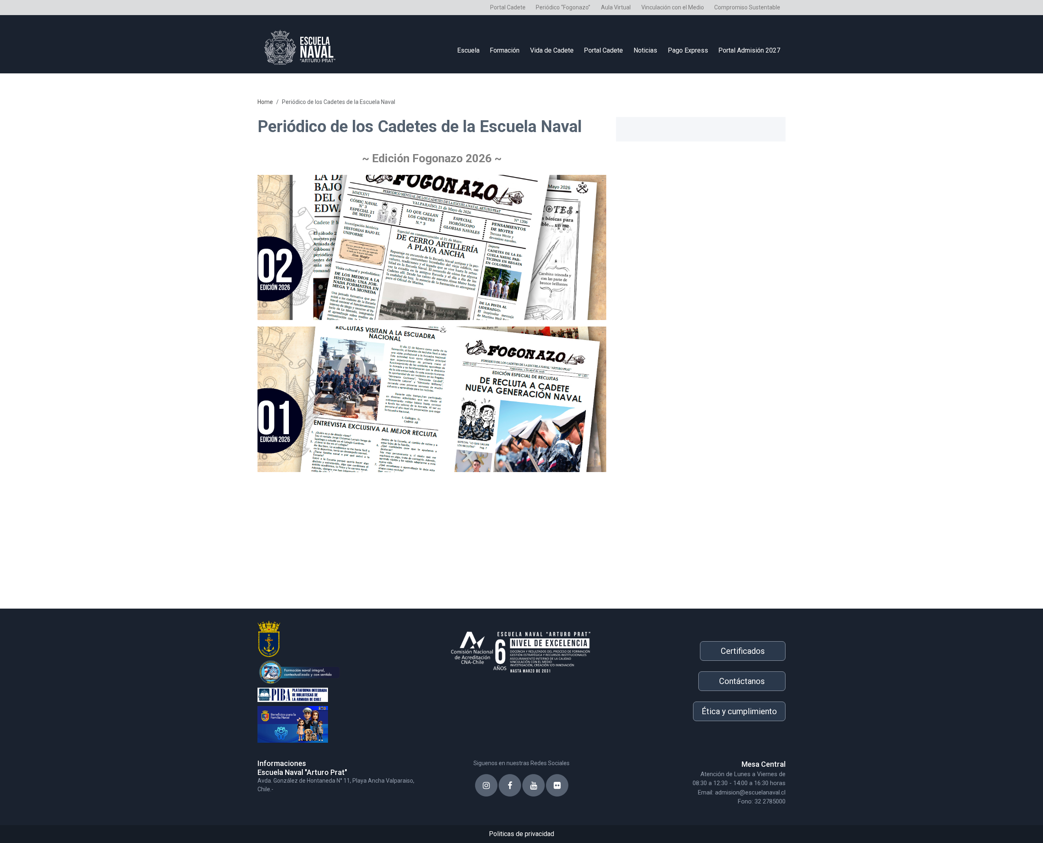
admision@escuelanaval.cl (750, 792)
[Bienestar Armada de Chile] (342, 722)
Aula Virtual (616, 7)
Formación (504, 50)
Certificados (743, 651)
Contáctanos (742, 681)
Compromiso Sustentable (747, 7)
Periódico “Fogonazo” (563, 7)
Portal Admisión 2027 (749, 50)
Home (265, 102)
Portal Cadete (508, 7)
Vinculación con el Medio (672, 7)
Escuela (468, 50)
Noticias (645, 50)
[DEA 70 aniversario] (342, 671)
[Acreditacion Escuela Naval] (521, 649)
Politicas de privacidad (521, 834)
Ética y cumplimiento (739, 711)
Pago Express (688, 50)
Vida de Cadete (552, 50)
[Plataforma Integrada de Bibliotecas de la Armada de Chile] (342, 694)
